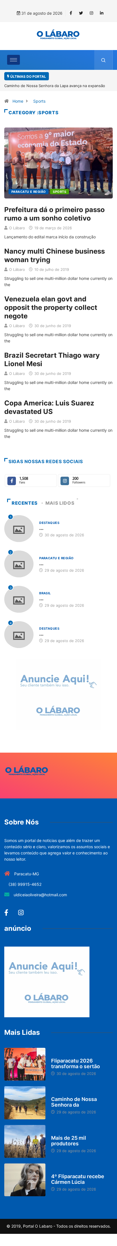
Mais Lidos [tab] (59, 503)
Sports (39, 101)
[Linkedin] (101, 13)
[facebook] (71, 13)
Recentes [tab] (25, 503)
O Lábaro (17, 228)
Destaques (49, 523)
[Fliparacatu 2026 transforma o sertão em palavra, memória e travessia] (24, 1064)
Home (17, 101)
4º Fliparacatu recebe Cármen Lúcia (77, 1179)
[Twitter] (81, 13)
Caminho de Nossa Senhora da (74, 1102)
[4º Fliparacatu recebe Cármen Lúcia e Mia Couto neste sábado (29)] (24, 1179)
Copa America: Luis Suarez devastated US (49, 407)
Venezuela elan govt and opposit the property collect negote (50, 307)
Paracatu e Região (28, 192)
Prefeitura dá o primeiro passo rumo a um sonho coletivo (54, 214)
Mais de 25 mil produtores (68, 1140)
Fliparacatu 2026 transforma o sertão (75, 1063)
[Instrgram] (91, 13)
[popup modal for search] (103, 60)
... (41, 528)
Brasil (45, 593)
